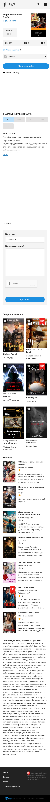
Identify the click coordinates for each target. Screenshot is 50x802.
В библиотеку (13, 72)
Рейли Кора (31, 446)
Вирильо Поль (9, 21)
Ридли (12, 4)
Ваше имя (10, 234)
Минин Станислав (11, 400)
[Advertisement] (25, 168)
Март (20, 492)
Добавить (25, 299)
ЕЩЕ (5, 155)
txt (8, 126)
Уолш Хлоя (31, 401)
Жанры (6, 777)
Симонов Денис (25, 517)
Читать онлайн (26, 66)
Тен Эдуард (8, 358)
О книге (11, 56)
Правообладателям (12, 786)
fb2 (8, 119)
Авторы (6, 782)
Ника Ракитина (25, 565)
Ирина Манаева (25, 467)
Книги (5, 772)
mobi (43, 119)
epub (19, 119)
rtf (31, 119)
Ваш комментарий (14, 246)
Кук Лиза (22, 540)
